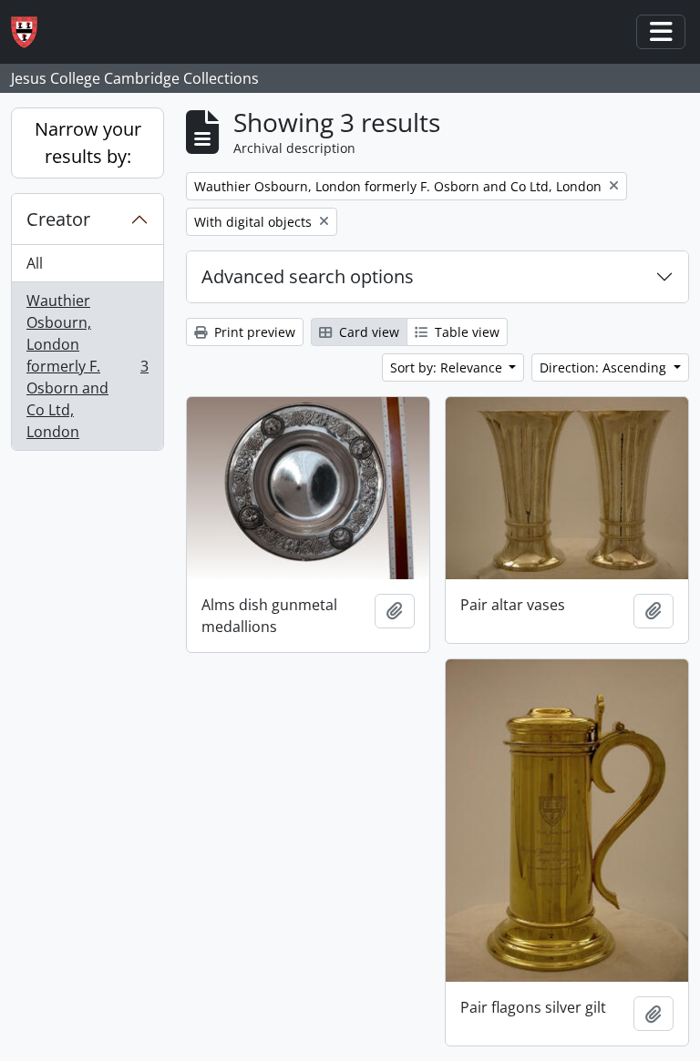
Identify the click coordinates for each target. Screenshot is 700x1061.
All (34, 263)
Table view (465, 332)
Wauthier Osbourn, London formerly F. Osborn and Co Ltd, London (87, 366)
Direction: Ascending (605, 367)
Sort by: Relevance (448, 367)
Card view (367, 332)
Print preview (253, 332)
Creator (58, 219)
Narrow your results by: (88, 142)
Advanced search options (307, 276)
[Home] (31, 32)
